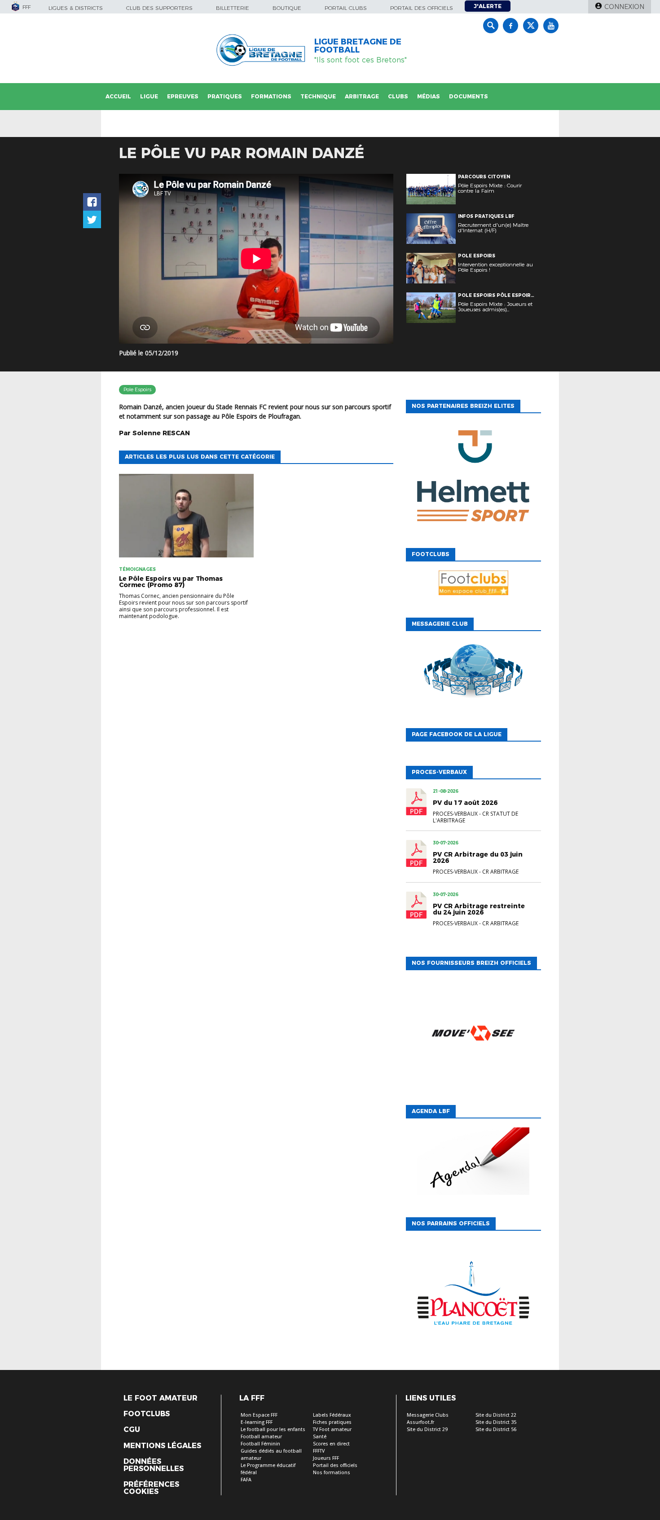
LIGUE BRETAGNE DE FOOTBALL (357, 46)
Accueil (118, 96)
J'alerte (488, 6)
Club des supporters (159, 7)
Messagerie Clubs (428, 1415)
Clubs (398, 96)
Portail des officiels (421, 7)
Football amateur (261, 1437)
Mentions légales (162, 1445)
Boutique (287, 7)
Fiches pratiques (332, 1422)
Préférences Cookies (151, 1488)
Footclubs (146, 1414)
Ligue (149, 96)
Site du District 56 (495, 1429)
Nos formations (331, 1473)
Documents (468, 96)
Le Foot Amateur (160, 1398)
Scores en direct (331, 1444)
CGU (131, 1429)
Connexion (624, 7)
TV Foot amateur (332, 1429)
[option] (473, 478)
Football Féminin (260, 1444)
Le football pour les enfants (273, 1429)
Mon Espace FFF (259, 1415)
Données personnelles (153, 1465)
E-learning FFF (257, 1422)
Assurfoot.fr (420, 1422)
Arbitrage (362, 96)
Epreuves (182, 96)
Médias (428, 96)
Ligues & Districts (75, 7)
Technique (318, 96)
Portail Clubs (346, 7)
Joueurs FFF (326, 1458)
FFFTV (319, 1451)
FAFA (246, 1480)
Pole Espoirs (137, 389)
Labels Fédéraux (332, 1415)
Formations (271, 96)
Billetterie (232, 7)
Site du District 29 (427, 1429)
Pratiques (224, 96)
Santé (319, 1437)
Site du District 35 (495, 1422)
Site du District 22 (495, 1415)
